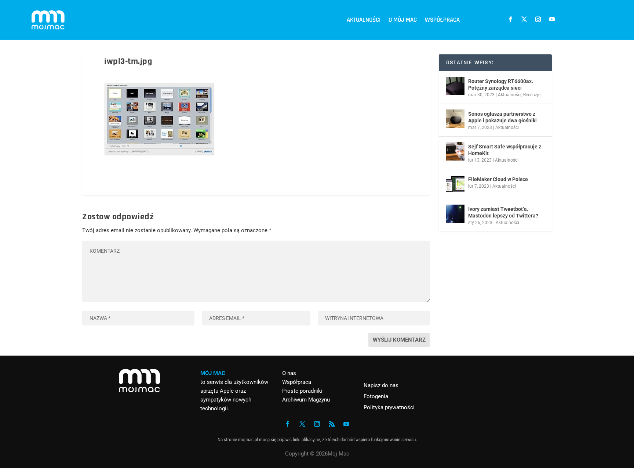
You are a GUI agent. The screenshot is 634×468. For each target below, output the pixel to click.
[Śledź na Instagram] (537, 19)
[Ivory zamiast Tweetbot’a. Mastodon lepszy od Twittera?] (455, 214)
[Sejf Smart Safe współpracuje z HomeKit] (455, 151)
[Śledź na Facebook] (509, 19)
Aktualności (363, 20)
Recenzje (531, 94)
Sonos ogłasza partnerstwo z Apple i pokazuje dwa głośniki (502, 117)
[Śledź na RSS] (332, 424)
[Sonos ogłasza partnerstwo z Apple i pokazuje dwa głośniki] (455, 118)
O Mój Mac (403, 20)
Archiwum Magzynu (306, 399)
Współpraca (442, 20)
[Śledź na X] (523, 19)
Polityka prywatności (389, 407)
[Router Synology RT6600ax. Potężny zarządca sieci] (455, 86)
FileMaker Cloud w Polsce (498, 179)
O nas (289, 373)
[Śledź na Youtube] (551, 19)
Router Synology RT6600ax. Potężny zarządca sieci (500, 84)
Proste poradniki (302, 391)
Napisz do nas (381, 385)
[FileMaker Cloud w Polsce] (455, 184)
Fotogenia (376, 396)
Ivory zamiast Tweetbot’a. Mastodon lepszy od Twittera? (503, 212)
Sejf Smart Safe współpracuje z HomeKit (504, 150)
